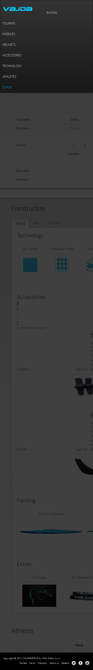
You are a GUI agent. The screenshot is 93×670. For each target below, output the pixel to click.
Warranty (42, 663)
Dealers (65, 663)
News (32, 663)
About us (54, 663)
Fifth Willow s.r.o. (51, 658)
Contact (23, 663)
